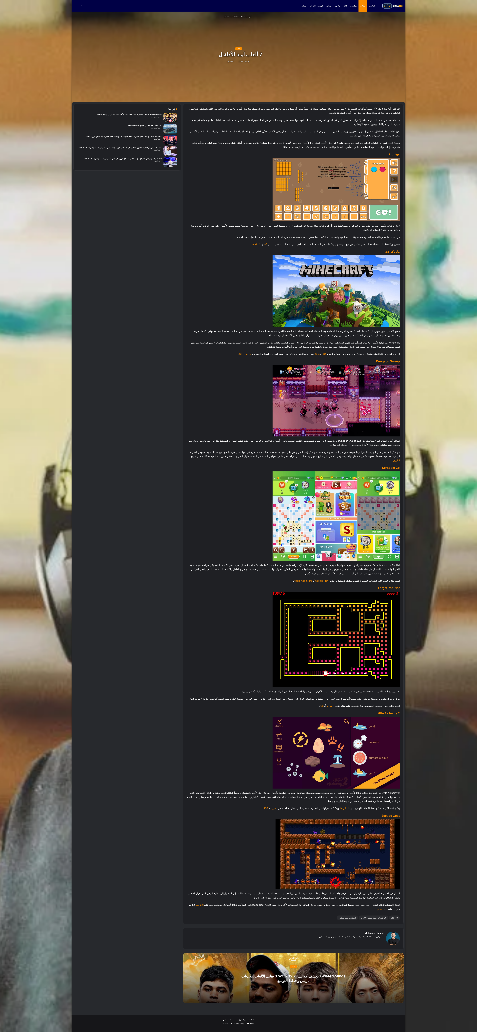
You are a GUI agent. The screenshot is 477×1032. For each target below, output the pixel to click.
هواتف (328, 6)
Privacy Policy (239, 1024)
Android (256, 244)
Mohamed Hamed (374, 933)
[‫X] (379, 940)
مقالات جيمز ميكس (347, 918)
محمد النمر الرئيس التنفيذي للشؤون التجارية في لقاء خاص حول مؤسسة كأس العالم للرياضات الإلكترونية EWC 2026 (120, 147)
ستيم (379, 909)
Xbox (317, 354)
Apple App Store (303, 580)
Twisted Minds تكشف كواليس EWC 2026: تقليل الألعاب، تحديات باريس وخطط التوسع (293, 978)
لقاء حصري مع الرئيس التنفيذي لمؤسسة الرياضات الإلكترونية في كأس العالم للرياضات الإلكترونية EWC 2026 (122, 158)
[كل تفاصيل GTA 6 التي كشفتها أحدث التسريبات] (170, 128)
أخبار (345, 6)
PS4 (324, 354)
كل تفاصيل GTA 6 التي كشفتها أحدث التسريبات (145, 125)
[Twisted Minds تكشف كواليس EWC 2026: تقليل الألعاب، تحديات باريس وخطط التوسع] (170, 117)
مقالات (362, 6)
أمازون (396, 460)
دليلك (304, 6)
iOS (265, 244)
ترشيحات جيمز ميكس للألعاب (373, 918)
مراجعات (353, 6)
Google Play (322, 580)
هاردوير (337, 6)
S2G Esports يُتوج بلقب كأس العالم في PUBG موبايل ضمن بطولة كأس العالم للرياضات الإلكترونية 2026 (124, 136)
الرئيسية (372, 6)
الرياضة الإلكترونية (316, 6)
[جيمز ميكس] (392, 5)
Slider (394, 918)
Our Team (250, 1024)
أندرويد (248, 354)
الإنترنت (200, 904)
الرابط (343, 808)
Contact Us (227, 1024)
